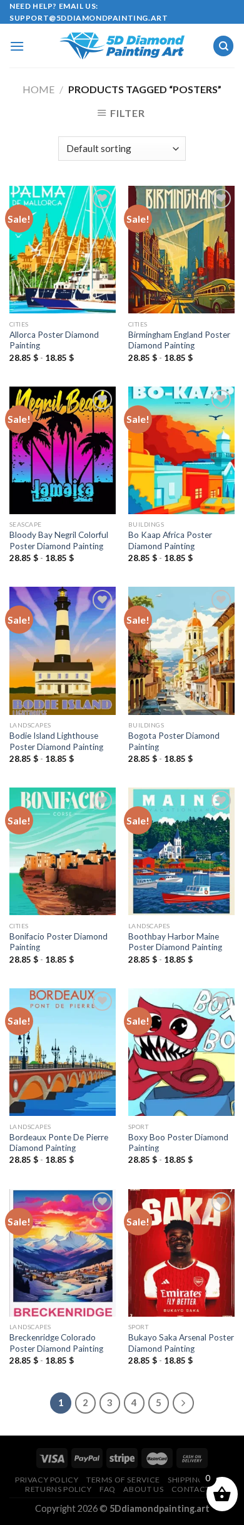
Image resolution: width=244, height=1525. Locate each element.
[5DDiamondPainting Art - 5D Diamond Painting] (122, 46)
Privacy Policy (47, 1479)
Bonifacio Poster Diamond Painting (58, 942)
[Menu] (16, 46)
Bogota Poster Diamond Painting (174, 741)
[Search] (223, 46)
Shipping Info (197, 1479)
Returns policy (58, 1489)
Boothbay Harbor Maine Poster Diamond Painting (175, 942)
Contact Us (196, 1489)
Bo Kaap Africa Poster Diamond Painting (170, 540)
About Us (143, 1489)
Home (38, 89)
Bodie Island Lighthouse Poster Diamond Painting (56, 741)
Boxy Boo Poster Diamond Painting (178, 1142)
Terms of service (123, 1479)
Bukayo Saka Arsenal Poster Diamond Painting (181, 1343)
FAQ (107, 1489)
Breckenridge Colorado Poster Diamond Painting (56, 1343)
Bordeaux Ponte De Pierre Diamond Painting (58, 1142)
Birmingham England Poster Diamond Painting (179, 340)
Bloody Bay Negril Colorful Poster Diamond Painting (58, 540)
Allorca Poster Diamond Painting (54, 340)
